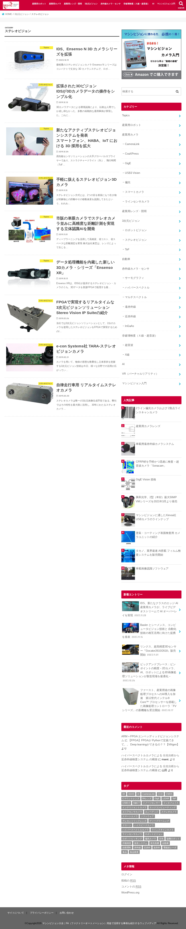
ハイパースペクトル (137, 287)
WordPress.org (130, 892)
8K (123, 794)
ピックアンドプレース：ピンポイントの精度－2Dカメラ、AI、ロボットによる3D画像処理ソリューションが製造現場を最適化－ (149, 672)
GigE (128, 163)
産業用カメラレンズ (148, 426)
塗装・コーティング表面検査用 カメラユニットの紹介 (158, 535)
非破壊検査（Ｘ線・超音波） (136, 4)
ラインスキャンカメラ (162, 829)
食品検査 (134, 852)
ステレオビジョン (136, 239)
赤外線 (137, 847)
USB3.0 (126, 803)
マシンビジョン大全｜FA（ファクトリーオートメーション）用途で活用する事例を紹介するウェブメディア (99, 923)
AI (153, 4)
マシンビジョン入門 (166, 4)
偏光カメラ (150, 838)
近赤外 (147, 847)
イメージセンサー (151, 803)
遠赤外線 (130, 306)
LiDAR (166, 798)
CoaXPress (132, 153)
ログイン (126, 874)
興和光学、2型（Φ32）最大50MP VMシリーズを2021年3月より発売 (156, 499)
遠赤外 (156, 847)
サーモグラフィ (134, 277)
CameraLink (132, 144)
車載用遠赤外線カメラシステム (155, 443)
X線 (127, 354)
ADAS (131, 794)
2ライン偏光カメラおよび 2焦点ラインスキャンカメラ (158, 410)
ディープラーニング (159, 821)
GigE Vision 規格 (146, 479)
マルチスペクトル (136, 297)
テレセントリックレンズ (134, 821)
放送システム (140, 843)
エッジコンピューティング (162, 807)
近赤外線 (130, 316)
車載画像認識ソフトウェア (152, 568)
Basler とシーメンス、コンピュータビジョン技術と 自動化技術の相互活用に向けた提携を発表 (149, 631)
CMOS (169, 794)
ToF (127, 249)
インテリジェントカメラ (134, 807)
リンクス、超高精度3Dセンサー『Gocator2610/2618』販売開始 (158, 650)
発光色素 (154, 843)
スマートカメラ (134, 191)
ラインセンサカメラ (137, 201)
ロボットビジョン (136, 230)
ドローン (126, 825)
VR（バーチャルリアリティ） (140, 373)
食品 (124, 852)
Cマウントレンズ (130, 798)
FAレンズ (146, 798)
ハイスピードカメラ (144, 825)
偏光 (127, 182)
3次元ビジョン (91, 4)
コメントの (131, 886)
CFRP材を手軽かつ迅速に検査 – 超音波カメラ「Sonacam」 (157, 463)
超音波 (129, 345)
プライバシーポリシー (42, 912)
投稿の (128, 880)
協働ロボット (173, 838)
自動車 (126, 259)
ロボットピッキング (132, 838)
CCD (160, 794)
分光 (161, 838)
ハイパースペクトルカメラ (135, 829)
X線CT (136, 803)
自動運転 (126, 847)
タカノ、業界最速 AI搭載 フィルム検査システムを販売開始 (158, 552)
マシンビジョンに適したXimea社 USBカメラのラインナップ (156, 517)
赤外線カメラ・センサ (111, 4)
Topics (126, 115)
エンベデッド (151, 812)
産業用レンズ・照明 (73, 4)
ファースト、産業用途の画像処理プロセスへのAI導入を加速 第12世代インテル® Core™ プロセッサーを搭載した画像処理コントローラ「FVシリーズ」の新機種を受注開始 (149, 700)
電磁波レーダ (169, 847)
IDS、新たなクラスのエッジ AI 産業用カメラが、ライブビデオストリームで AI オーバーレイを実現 (150, 609)
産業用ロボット (39, 4)
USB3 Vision (132, 172)
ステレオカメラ (169, 812)
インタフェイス (171, 803)
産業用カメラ (55, 4)
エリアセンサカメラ (132, 812)
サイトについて (15, 912)
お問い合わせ (67, 912)
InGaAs (129, 326)
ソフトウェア (147, 816)
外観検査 (126, 843)
